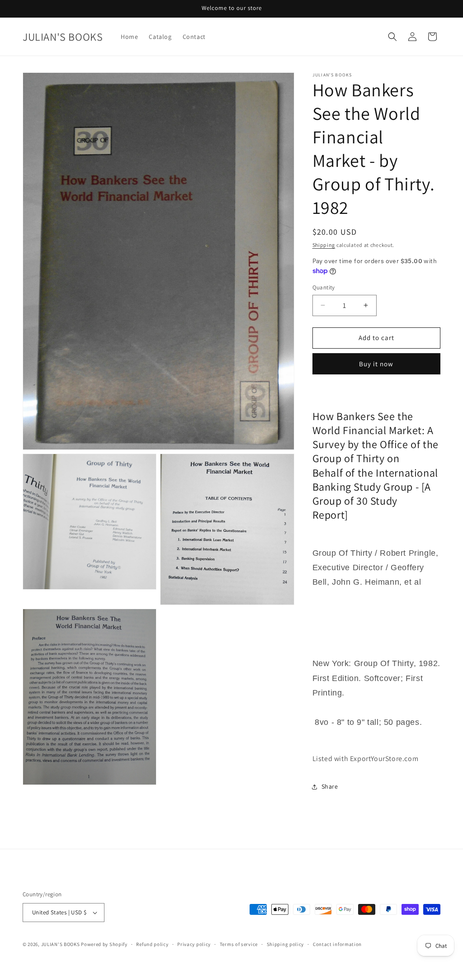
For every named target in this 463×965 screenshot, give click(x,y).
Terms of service (239, 944)
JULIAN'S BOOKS (60, 944)
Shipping (323, 244)
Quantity (323, 287)
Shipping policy (285, 944)
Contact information (337, 944)
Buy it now (376, 364)
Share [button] (329, 786)
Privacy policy (194, 944)
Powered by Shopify (104, 944)
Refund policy (152, 944)
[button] (392, 37)
